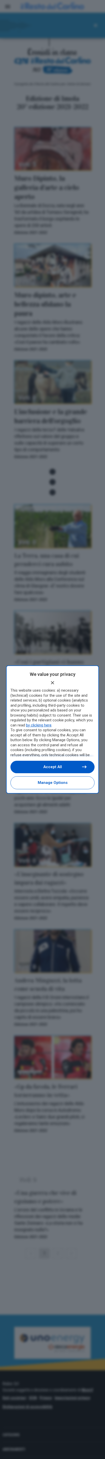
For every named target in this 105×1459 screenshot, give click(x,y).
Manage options (53, 782)
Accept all (52, 767)
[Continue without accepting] (52, 683)
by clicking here (38, 725)
